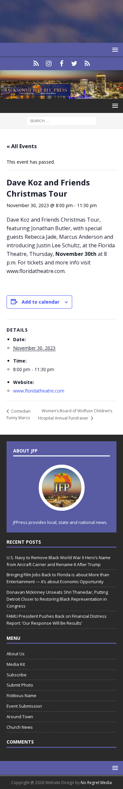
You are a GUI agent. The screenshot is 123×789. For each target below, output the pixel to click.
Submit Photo (20, 685)
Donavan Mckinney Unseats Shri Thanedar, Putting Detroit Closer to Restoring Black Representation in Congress (57, 599)
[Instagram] (48, 63)
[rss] (87, 63)
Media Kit (16, 664)
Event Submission (24, 706)
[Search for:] (61, 120)
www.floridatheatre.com (38, 391)
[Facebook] (61, 63)
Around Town (20, 717)
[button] (114, 49)
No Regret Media (96, 782)
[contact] (36, 63)
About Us (16, 654)
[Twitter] (74, 63)
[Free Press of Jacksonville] (61, 95)
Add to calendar (40, 302)
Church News (20, 727)
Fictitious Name (21, 695)
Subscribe (17, 675)
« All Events (22, 146)
